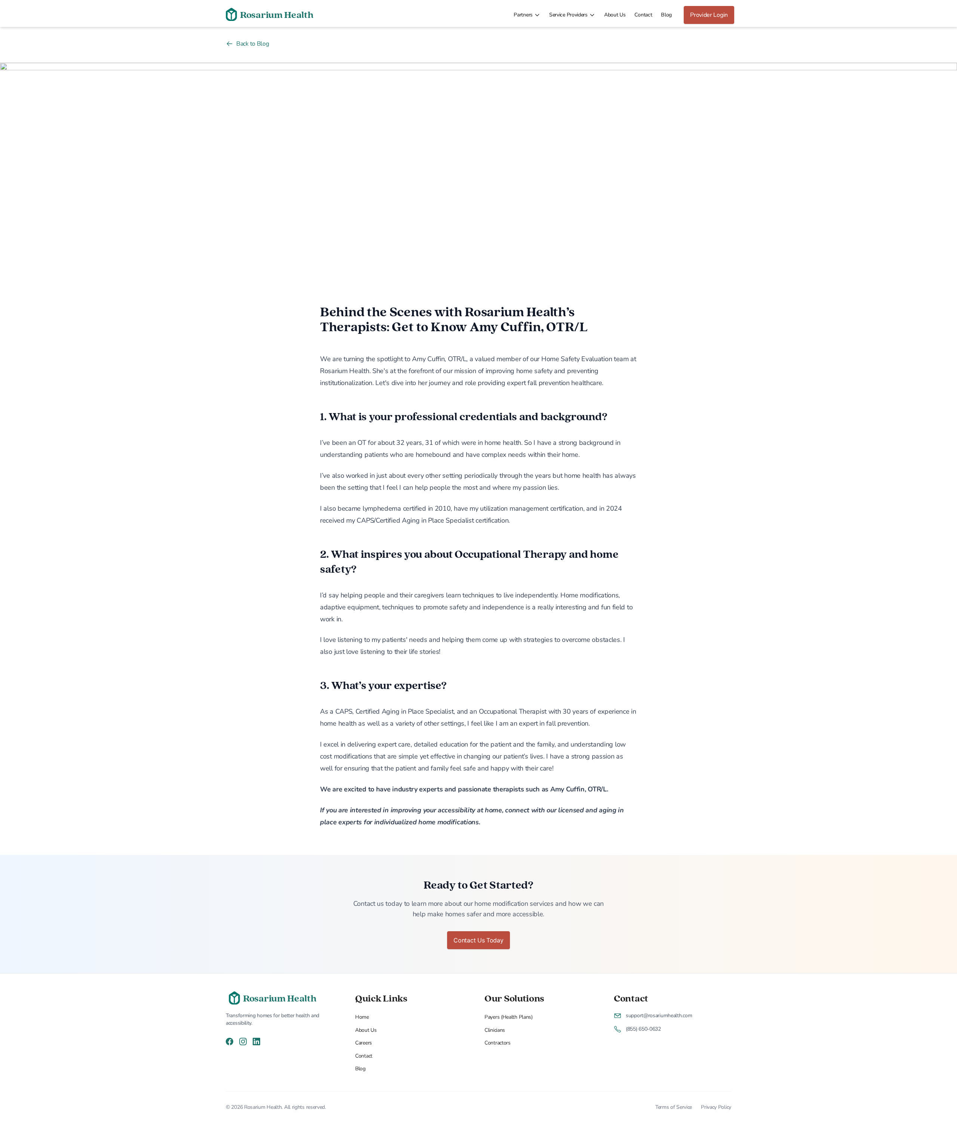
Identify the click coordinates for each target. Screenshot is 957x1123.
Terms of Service (673, 1107)
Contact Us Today (478, 940)
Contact (643, 14)
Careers (363, 1042)
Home (362, 1017)
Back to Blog (252, 44)
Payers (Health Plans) (508, 1017)
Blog (666, 14)
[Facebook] (229, 1041)
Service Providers (568, 14)
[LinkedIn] (256, 1041)
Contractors (497, 1042)
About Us (615, 14)
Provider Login (709, 15)
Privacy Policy (716, 1107)
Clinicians (494, 1030)
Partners (523, 14)
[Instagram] (243, 1041)
